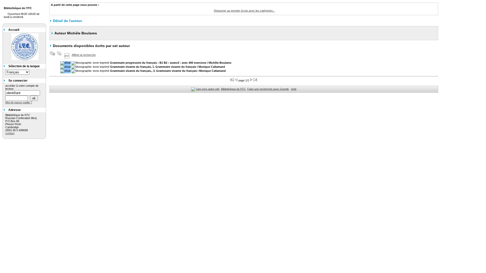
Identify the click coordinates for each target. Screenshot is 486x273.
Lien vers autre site (207, 88)
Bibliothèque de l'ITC (233, 88)
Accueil (13, 30)
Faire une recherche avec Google (268, 88)
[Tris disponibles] (67, 54)
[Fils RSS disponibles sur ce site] (193, 88)
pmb (293, 88)
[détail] (65, 63)
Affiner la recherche (84, 54)
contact (9, 133)
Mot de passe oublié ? (18, 102)
